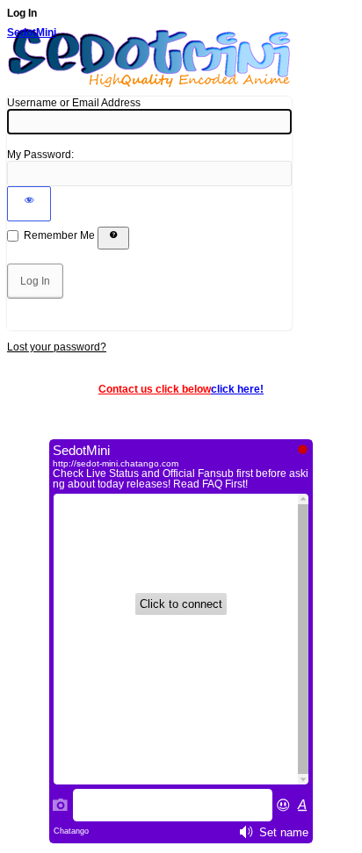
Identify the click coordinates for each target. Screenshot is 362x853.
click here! (237, 389)
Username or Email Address (74, 103)
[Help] (113, 238)
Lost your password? (56, 347)
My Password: (40, 154)
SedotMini (31, 32)
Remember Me (59, 235)
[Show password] (29, 203)
